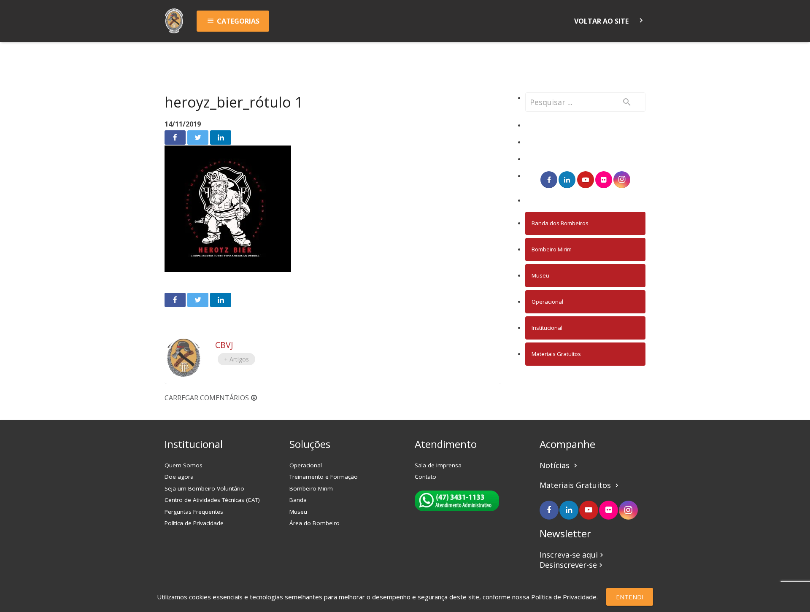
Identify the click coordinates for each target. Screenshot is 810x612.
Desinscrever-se (572, 565)
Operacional (547, 301)
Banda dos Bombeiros (560, 223)
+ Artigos (236, 359)
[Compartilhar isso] (175, 137)
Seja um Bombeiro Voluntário (204, 488)
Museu (540, 275)
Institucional (547, 328)
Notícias (559, 465)
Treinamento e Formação (323, 476)
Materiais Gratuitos (556, 354)
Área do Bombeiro (314, 523)
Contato (425, 476)
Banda (298, 500)
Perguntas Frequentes (194, 511)
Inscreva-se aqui (572, 555)
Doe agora (179, 476)
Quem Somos (183, 465)
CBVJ (224, 344)
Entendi (630, 597)
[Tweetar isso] (197, 137)
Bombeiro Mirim (552, 249)
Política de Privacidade (194, 523)
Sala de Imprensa (438, 465)
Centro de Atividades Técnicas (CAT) (212, 500)
